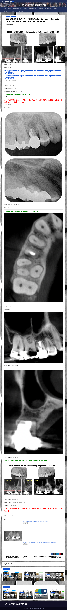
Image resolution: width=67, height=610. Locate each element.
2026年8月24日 (54, 597)
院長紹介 (9, 8)
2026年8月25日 (38, 597)
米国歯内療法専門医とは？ (17, 8)
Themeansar (42, 608)
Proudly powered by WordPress (28, 608)
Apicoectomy (6, 574)
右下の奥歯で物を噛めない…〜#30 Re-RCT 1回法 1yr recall (26, 595)
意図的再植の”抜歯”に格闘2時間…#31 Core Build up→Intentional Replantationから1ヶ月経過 (16, 557)
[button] (63, 9)
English (27, 11)
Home (5, 8)
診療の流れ (25, 8)
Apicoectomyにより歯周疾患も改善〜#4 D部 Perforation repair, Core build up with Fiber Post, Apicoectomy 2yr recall (40, 542)
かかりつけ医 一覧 (6, 11)
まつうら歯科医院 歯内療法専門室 (33, 5)
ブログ (32, 11)
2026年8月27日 (7, 597)
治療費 (55, 8)
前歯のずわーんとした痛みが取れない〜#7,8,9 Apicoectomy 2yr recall (33, 577)
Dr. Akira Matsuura (10, 24)
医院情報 (13, 11)
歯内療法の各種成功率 (33, 8)
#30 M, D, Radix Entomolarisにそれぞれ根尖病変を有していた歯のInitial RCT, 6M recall (47, 557)
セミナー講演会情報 (20, 11)
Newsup (37, 608)
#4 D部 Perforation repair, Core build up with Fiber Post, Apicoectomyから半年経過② (35, 521)
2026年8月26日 (23, 597)
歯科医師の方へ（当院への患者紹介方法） (45, 8)
